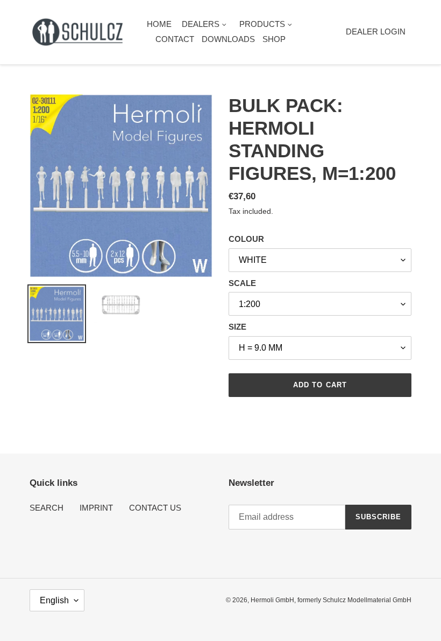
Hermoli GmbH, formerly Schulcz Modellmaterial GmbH (331, 600)
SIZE (237, 326)
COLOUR (246, 238)
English (54, 600)
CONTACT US (155, 507)
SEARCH (46, 507)
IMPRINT (96, 507)
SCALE (242, 283)
